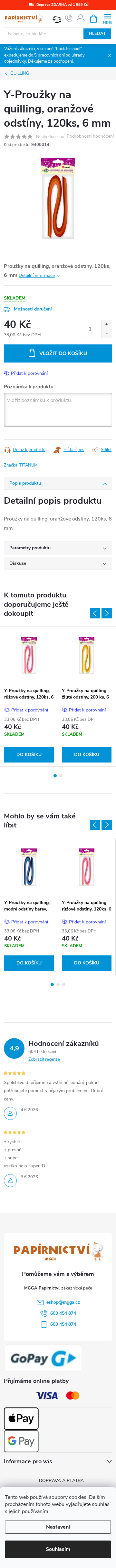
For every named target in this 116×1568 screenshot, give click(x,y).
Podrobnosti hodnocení (90, 136)
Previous (95, 613)
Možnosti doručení (33, 309)
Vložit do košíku (63, 353)
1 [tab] (55, 775)
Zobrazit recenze (44, 1059)
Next (107, 613)
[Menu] (107, 18)
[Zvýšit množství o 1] (106, 324)
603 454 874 (63, 1313)
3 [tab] (63, 984)
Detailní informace (37, 275)
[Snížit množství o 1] (106, 333)
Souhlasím (58, 1549)
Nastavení (58, 1527)
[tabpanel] (29, 696)
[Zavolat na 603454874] (69, 19)
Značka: (21, 465)
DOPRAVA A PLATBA (61, 1481)
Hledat (97, 34)
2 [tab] (61, 775)
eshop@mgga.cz (63, 1302)
